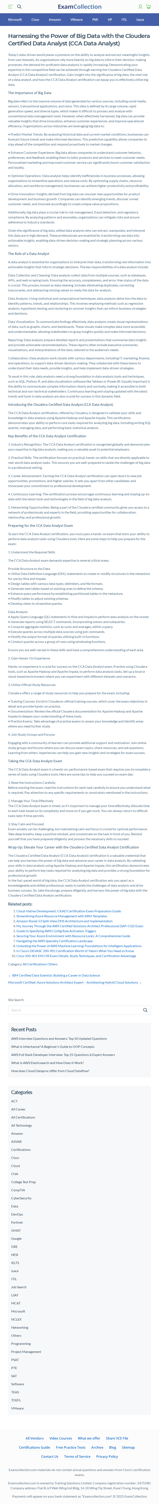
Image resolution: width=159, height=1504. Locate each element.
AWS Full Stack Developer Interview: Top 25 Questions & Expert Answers (63, 1055)
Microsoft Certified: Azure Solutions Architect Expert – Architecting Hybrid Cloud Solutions (75, 982)
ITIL (124, 19)
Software (17, 1384)
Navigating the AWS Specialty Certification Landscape (54, 941)
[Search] (145, 1010)
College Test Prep (23, 1182)
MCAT (15, 1303)
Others (52, 964)
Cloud (15, 1166)
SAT (14, 1376)
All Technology (21, 1125)
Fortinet (17, 1222)
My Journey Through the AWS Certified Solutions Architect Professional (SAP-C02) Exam (79, 926)
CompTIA (18, 1190)
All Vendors (35, 1438)
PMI (95, 19)
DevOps (17, 1214)
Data (14, 1206)
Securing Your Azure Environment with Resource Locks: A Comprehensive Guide (73, 936)
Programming (21, 1343)
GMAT (16, 1230)
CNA (14, 1174)
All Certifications (35, 964)
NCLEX (16, 1319)
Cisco (35, 19)
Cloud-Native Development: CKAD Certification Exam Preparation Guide (68, 911)
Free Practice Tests (71, 1447)
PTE (14, 1368)
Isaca (140, 19)
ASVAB (16, 1141)
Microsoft (15, 19)
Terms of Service (77, 1456)
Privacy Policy (107, 1456)
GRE (14, 1246)
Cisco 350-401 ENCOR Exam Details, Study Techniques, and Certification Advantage (76, 956)
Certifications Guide (34, 1447)
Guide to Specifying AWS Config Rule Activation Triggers (56, 931)
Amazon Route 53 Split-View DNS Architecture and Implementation (64, 921)
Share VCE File (117, 1438)
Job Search (18, 1287)
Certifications (21, 1149)
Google (16, 1238)
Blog (112, 1447)
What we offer (89, 1438)
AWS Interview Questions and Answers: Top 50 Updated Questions (59, 1038)
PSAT (15, 1360)
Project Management (26, 1352)
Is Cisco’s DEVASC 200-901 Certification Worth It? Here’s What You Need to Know (75, 951)
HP (110, 19)
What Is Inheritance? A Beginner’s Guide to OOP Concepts (52, 1046)
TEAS (15, 1392)
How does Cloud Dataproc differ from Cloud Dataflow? (50, 1071)
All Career (18, 1109)
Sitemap (128, 1447)
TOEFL (16, 1400)
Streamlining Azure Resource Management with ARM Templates (61, 916)
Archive (97, 1447)
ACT (14, 1101)
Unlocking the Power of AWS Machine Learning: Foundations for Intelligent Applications (79, 946)
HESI (14, 1255)
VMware (77, 19)
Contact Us (49, 1456)
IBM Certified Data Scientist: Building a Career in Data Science (54, 975)
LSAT (14, 1295)
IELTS (15, 1263)
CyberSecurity (21, 1198)
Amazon (55, 19)
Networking (19, 1327)
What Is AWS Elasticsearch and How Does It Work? (47, 1063)
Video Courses (60, 1438)
